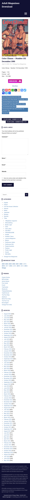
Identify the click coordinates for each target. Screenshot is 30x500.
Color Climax (5, 96)
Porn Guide (5, 283)
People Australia (9, 246)
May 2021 (6, 437)
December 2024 (8, 353)
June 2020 (7, 458)
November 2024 (8, 355)
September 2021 (8, 429)
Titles (5, 218)
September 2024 (8, 359)
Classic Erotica (6, 277)
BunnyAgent (5, 302)
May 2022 (6, 413)
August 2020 (7, 454)
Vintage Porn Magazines (19, 64)
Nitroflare (15, 86)
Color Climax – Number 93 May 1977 (16, 122)
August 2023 (7, 384)
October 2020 (7, 450)
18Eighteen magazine (11, 221)
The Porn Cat (5, 301)
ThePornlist (5, 287)
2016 (10, 266)
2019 (24, 264)
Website (4, 171)
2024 (6, 264)
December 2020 (8, 446)
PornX (3, 285)
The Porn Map (6, 295)
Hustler (7, 234)
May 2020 (6, 460)
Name (4, 158)
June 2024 (7, 364)
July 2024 (6, 362)
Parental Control (8, 495)
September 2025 (8, 335)
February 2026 (8, 325)
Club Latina (8, 228)
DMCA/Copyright (7, 497)
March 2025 (7, 347)
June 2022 (7, 411)
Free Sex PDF (5, 113)
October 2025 (7, 333)
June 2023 (7, 388)
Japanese (6, 212)
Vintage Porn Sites (7, 304)
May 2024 (6, 366)
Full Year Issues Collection (11, 206)
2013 (22, 266)
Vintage (4, 268)
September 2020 (8, 452)
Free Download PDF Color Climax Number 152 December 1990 (13, 109)
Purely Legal (8, 250)
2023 (10, 264)
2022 (13, 264)
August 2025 (7, 337)
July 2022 (6, 409)
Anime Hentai (5, 281)
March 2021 (7, 441)
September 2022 (8, 405)
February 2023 (8, 396)
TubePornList (5, 293)
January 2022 (7, 421)
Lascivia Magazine (10, 238)
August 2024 (7, 360)
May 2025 (6, 343)
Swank (7, 252)
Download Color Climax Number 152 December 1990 (14, 99)
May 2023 (6, 390)
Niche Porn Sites (6, 299)
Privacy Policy (15, 495)
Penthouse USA (9, 244)
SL (11, 64)
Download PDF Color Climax (9, 104)
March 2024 (7, 370)
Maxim (7, 240)
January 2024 (7, 374)
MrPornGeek (5, 279)
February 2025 (8, 349)
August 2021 (7, 431)
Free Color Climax (21, 104)
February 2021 (8, 443)
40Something (8, 223)
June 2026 (7, 317)
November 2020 (8, 448)
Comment (5, 137)
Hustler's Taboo (9, 236)
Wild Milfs (8, 254)
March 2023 (7, 394)
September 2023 (8, 382)
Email (4, 165)
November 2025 (8, 331)
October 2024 (7, 357)
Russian (6, 214)
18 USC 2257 (23, 495)
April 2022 (6, 415)
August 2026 (7, 314)
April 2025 (6, 345)
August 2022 (7, 407)
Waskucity (4, 289)
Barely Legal (8, 224)
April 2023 (6, 392)
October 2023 (7, 380)
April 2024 (6, 368)
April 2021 (6, 439)
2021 (17, 264)
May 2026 (6, 319)
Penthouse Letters (10, 242)
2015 (14, 266)
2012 (25, 266)
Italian (5, 210)
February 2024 (8, 372)
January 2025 (7, 351)
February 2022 (8, 419)
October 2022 (7, 404)
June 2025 (7, 341)
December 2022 (8, 400)
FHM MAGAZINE (9, 232)
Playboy (7, 248)
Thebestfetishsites (7, 291)
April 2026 (6, 321)
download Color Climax (15, 96)
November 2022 (8, 402)
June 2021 (7, 435)
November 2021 (8, 425)
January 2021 (7, 444)
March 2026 (7, 323)
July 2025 (6, 339)
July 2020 (6, 456)
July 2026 (6, 316)
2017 (7, 266)
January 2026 (7, 327)
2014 (18, 266)
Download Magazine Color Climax (10, 101)
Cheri (6, 226)
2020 (21, 264)
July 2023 (6, 386)
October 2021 (7, 427)
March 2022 (7, 417)
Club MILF (8, 230)
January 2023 (7, 398)
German (6, 208)
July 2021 (6, 433)
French (6, 204)
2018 (3, 266)
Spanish (6, 216)
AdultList (4, 297)
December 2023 (8, 376)
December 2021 (8, 423)
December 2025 (8, 329)
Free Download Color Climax (9, 106)
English (6, 202)
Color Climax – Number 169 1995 (12, 119)
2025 (3, 264)
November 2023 (8, 378)
